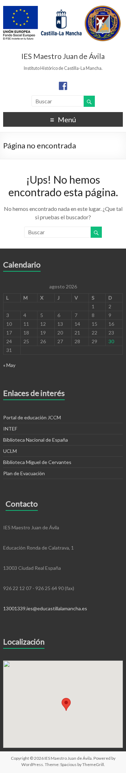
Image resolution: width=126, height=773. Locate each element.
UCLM (10, 451)
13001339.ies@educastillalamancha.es (45, 608)
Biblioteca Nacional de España (35, 440)
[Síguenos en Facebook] (63, 86)
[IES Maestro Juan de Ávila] (62, 8)
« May (9, 365)
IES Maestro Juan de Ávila (63, 56)
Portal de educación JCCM (32, 417)
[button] (66, 704)
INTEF (10, 429)
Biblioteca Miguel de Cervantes (37, 462)
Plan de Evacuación (24, 473)
